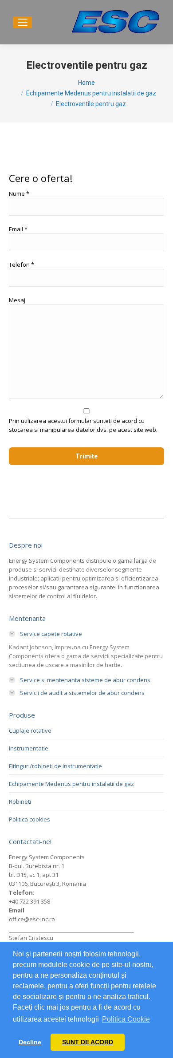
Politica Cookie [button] (126, 1019)
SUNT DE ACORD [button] (87, 1042)
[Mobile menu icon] (22, 22)
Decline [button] (30, 1042)
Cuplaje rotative (30, 730)
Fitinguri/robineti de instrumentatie (55, 766)
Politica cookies (29, 819)
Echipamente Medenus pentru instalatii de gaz (71, 784)
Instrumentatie (28, 748)
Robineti (20, 801)
